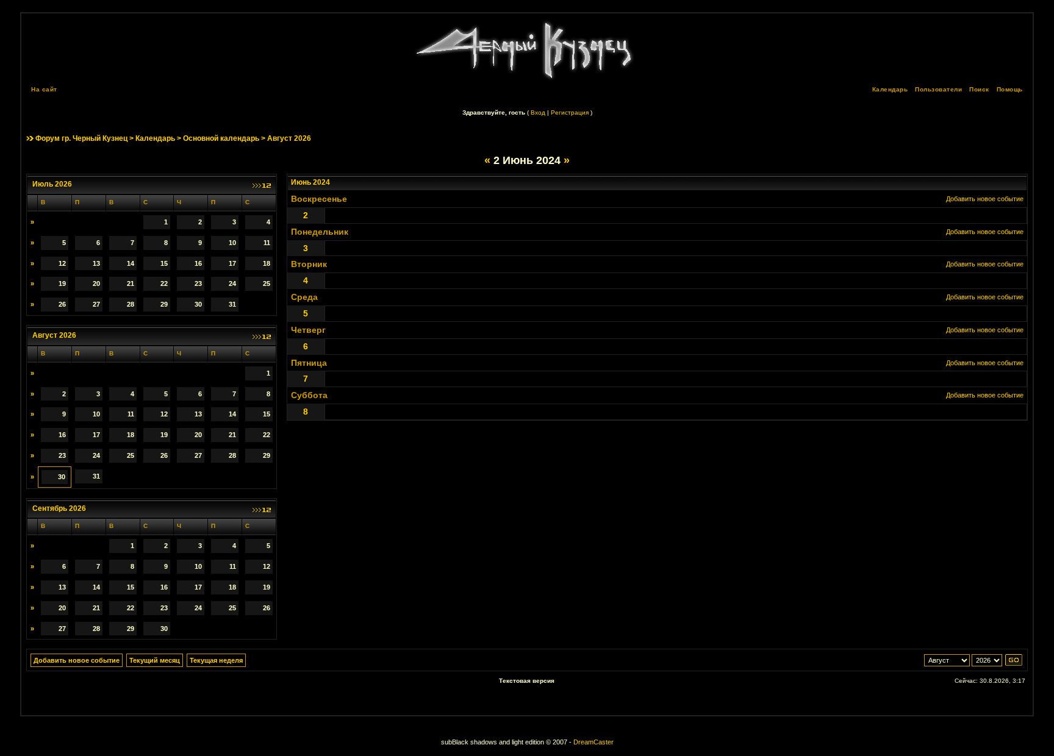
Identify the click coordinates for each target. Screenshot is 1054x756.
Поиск (979, 89)
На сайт (44, 89)
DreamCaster (593, 742)
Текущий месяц (154, 660)
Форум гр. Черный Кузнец (81, 138)
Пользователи (938, 89)
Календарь (890, 89)
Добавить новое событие (985, 198)
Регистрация (570, 112)
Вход (538, 112)
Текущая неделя (216, 660)
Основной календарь (221, 138)
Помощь (1010, 89)
